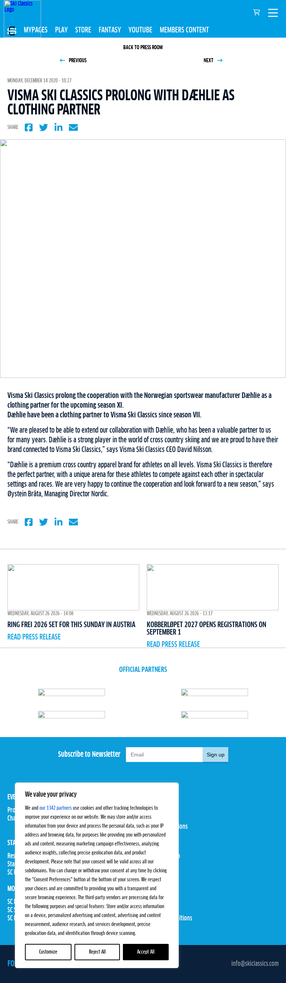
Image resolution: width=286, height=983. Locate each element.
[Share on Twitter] (43, 127)
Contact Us (155, 902)
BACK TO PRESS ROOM (143, 47)
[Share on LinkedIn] (58, 127)
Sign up (216, 755)
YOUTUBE (140, 30)
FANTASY (110, 30)
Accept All (146, 952)
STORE (83, 30)
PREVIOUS (77, 60)
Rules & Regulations (165, 827)
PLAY (61, 30)
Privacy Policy (159, 910)
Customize (48, 952)
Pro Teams (154, 810)
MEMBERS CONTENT (184, 30)
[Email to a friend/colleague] (73, 127)
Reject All (97, 952)
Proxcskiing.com (161, 856)
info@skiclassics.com (255, 964)
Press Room (156, 864)
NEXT (209, 60)
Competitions (158, 818)
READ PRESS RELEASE (34, 637)
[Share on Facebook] (28, 127)
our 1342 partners (55, 808)
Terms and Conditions (167, 918)
